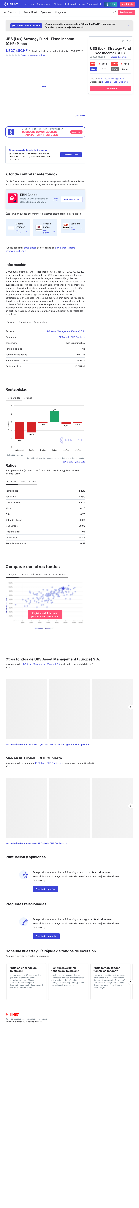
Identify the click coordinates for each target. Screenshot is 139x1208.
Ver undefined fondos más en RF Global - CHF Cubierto (35, 843)
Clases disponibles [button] (120, 57)
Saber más (76, 132)
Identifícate (127, 4)
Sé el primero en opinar (33, 55)
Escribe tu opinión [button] (45, 889)
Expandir (81, 116)
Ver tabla (69, 462)
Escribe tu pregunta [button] (46, 936)
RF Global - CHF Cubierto (72, 337)
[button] (71, 154)
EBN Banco (29, 194)
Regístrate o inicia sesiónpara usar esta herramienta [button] (45, 615)
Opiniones (46, 12)
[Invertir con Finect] (11, 4)
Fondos (12, 12)
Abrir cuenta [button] (69, 199)
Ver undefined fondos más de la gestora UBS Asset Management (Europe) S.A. (48, 744)
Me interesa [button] (126, 12)
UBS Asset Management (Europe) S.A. (65, 331)
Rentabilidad (30, 12)
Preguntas (60, 12)
